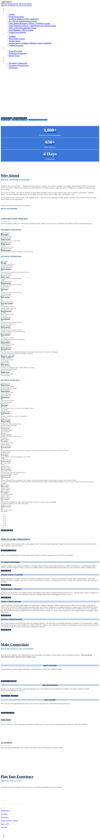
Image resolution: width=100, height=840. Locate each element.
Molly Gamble (5, 297)
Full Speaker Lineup (17, 38)
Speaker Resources (16, 45)
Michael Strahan (6, 250)
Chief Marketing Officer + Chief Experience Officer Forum (32, 25)
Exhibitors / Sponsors (12, 49)
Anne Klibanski (5, 319)
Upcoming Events (10, 61)
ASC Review (4, 814)
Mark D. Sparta (5, 421)
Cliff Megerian (5, 397)
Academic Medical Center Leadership (24, 19)
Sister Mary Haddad (7, 303)
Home (6, 10)
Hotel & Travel (10, 57)
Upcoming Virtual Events (19, 65)
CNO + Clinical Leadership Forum (22, 28)
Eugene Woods (5, 372)
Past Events (13, 67)
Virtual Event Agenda (17, 32)
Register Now (9, 59)
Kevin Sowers (5, 364)
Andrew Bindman (6, 269)
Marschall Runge (6, 349)
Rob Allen (4, 263)
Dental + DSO (5, 824)
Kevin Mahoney (5, 335)
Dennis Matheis (5, 342)
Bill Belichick (5, 234)
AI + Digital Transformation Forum (23, 21)
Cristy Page (4, 405)
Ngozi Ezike (4, 289)
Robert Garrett (5, 385)
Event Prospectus (15, 51)
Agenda (7, 12)
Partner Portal (14, 55)
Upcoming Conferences (18, 63)
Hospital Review (5, 810)
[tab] (50, 562)
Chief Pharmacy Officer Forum (21, 30)
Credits (7, 47)
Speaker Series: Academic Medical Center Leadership (30, 43)
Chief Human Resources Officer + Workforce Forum (29, 23)
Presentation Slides (16, 16)
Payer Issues (4, 827)
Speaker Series (14, 41)
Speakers (8, 34)
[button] (7, 118)
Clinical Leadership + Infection (9, 820)
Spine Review (4, 817)
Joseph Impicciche (6, 311)
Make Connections (15, 644)
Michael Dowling (6, 283)
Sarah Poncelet (5, 413)
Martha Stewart (5, 244)
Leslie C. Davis (5, 277)
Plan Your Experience (17, 776)
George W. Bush (5, 239)
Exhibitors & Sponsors (18, 53)
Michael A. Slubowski (7, 356)
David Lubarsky (5, 327)
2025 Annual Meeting (11, 9)
